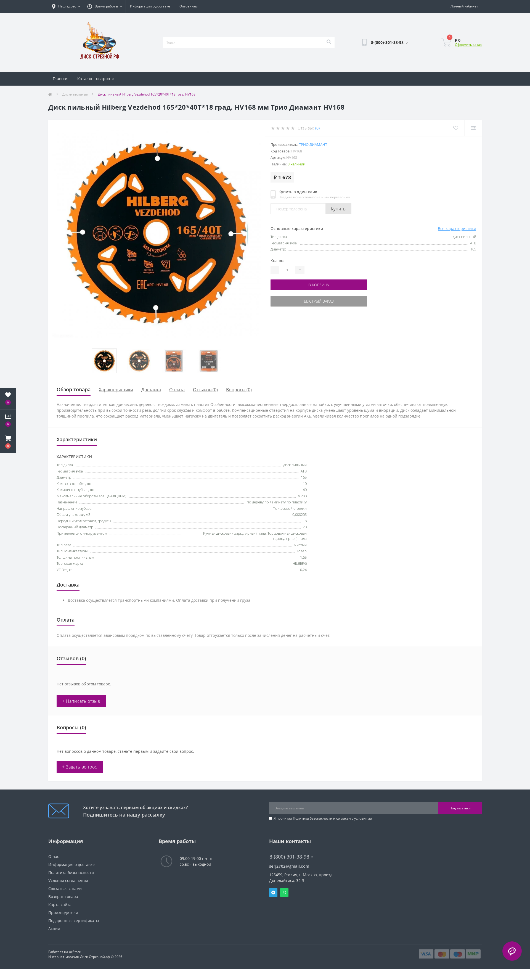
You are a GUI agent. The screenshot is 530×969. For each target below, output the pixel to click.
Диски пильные (75, 94)
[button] (8, 442)
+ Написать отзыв (81, 701)
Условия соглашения (68, 880)
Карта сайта (59, 904)
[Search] (329, 42)
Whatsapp (284, 892)
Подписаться (460, 808)
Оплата (177, 390)
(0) (317, 128)
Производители (63, 912)
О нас (53, 856)
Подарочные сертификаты (73, 920)
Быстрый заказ (319, 301)
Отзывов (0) (205, 390)
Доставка (151, 390)
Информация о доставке (150, 6)
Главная (60, 78)
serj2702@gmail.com (289, 866)
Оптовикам (188, 6)
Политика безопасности (312, 818)
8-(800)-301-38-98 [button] (289, 857)
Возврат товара (63, 896)
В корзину (318, 284)
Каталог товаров (93, 78)
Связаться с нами (65, 888)
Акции (54, 928)
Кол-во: (277, 260)
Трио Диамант (313, 144)
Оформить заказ (468, 44)
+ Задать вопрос (79, 767)
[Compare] (473, 128)
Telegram (273, 892)
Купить (338, 209)
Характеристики (116, 390)
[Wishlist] (455, 128)
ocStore (75, 951)
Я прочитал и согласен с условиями (323, 818)
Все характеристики (457, 228)
